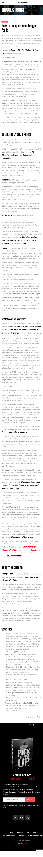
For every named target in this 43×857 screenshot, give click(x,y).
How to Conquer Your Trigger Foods (19, 27)
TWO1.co (24, 843)
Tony (40, 717)
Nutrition (5, 22)
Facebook (35, 550)
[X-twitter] (27, 817)
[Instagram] (15, 817)
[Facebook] (21, 817)
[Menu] (3, 2)
